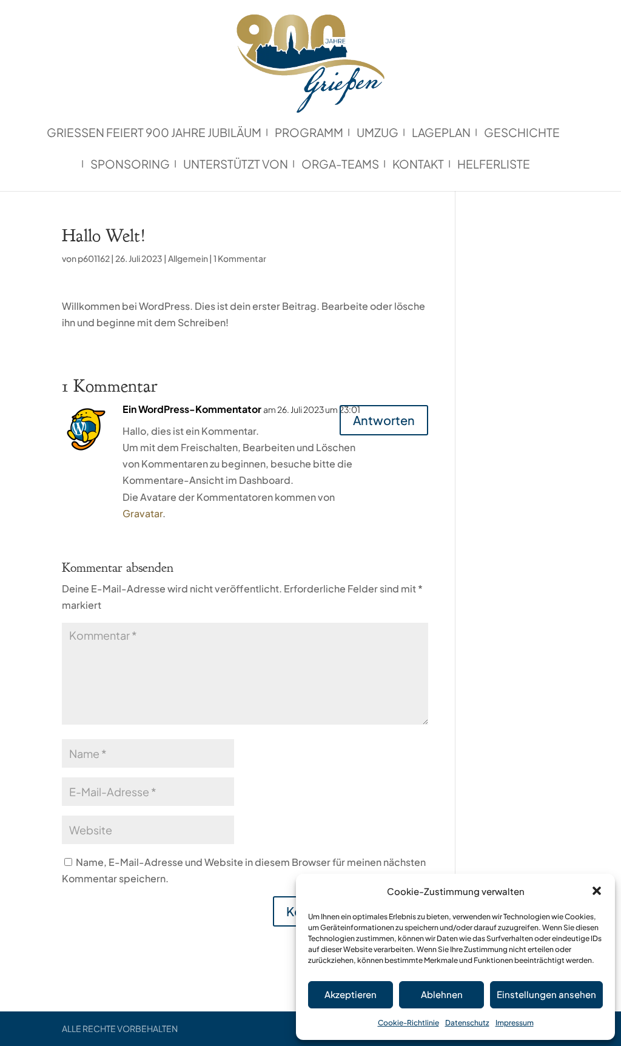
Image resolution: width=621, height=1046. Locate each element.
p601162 (94, 258)
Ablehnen (442, 994)
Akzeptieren (350, 994)
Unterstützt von (235, 165)
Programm (309, 133)
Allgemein (188, 258)
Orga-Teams (340, 165)
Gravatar (143, 513)
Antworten (384, 419)
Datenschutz (467, 1022)
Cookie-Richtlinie (408, 1022)
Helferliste (493, 165)
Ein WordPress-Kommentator (192, 409)
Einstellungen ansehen (546, 994)
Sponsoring (130, 165)
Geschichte (522, 133)
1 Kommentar (239, 258)
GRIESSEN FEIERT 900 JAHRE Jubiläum (154, 133)
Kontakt (418, 165)
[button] (597, 891)
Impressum (514, 1022)
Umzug (377, 133)
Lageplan (441, 133)
